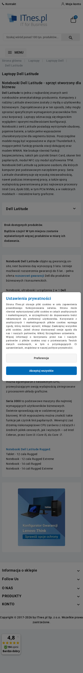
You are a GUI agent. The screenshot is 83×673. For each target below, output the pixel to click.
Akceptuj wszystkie (41, 370)
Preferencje (41, 358)
